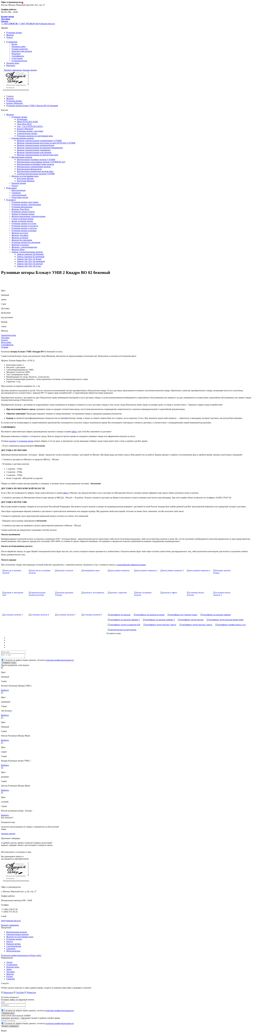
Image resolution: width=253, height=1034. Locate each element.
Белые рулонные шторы (22, 221)
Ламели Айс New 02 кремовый (31, 261)
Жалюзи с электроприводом (24, 247)
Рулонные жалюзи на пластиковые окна (35, 136)
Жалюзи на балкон (20, 238)
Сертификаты (18, 56)
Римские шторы (19, 183)
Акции (9, 962)
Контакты (10, 65)
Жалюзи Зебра (18, 249)
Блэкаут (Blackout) (14, 103)
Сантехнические (19, 195)
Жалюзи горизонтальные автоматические (35, 145)
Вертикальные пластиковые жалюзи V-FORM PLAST (41, 162)
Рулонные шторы (14, 32)
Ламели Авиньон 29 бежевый (30, 254)
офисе (74, 431)
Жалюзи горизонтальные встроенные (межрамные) (40, 148)
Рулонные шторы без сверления (26, 242)
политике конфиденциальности (59, 660)
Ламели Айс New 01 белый (29, 259)
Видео (14, 44)
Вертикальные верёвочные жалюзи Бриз (35, 171)
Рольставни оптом (20, 197)
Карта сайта (35, 955)
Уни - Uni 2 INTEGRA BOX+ (30, 126)
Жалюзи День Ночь (20, 209)
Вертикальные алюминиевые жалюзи (34, 166)
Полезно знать (12, 63)
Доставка (5, 338)
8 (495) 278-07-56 (223, 497)
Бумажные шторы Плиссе (23, 211)
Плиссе (9, 37)
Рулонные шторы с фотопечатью (26, 204)
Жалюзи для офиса (20, 235)
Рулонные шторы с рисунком (30, 131)
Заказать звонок (30, 70)
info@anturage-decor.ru (45, 23)
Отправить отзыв (9, 663)
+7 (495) (9, 23)
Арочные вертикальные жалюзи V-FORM (36, 174)
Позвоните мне (8, 1013)
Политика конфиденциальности (15, 955)
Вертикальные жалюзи (16, 932)
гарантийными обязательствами (131, 565)
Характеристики (8, 335)
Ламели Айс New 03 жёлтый (30, 264)
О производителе (19, 61)
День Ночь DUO (24, 124)
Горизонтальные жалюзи (17, 934)
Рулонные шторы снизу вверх (25, 202)
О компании (11, 42)
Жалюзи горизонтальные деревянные (34, 150)
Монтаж (10, 974)
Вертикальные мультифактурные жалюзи (35, 164)
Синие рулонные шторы (22, 219)
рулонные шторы (26, 441)
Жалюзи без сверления (22, 240)
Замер (9, 969)
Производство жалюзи (22, 51)
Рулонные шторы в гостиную (25, 226)
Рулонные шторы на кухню (24, 223)
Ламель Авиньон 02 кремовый (30, 256)
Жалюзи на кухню (20, 233)
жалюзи (12, 441)
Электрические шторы (27, 133)
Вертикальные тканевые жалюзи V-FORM (36, 159)
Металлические (19, 190)
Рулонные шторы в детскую (24, 228)
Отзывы (4, 347)
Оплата (4, 340)
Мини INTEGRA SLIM (27, 122)
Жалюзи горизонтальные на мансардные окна (37, 155)
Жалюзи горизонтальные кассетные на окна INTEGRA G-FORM (46, 143)
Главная (9, 96)
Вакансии (16, 53)
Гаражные (16, 193)
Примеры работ (19, 46)
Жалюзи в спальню (20, 245)
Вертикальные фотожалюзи (29, 169)
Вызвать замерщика (13, 70)
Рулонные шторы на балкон (24, 230)
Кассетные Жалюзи (25, 181)
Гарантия (10, 979)
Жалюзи (10, 35)
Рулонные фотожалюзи (22, 207)
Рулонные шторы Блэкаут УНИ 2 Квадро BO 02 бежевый (32, 105)
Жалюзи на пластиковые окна (19, 937)
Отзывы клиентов (20, 49)
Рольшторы (22, 119)
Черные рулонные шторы (23, 214)
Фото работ (6, 342)
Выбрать (5, 690)
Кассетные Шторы (25, 178)
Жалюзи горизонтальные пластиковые (34, 152)
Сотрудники (17, 58)
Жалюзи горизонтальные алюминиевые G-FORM (39, 140)
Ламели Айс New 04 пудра (29, 266)
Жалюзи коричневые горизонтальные (28, 216)
